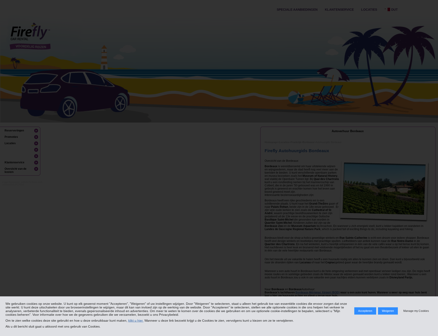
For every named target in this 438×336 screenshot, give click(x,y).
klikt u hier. (135, 320)
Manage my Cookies (416, 311)
